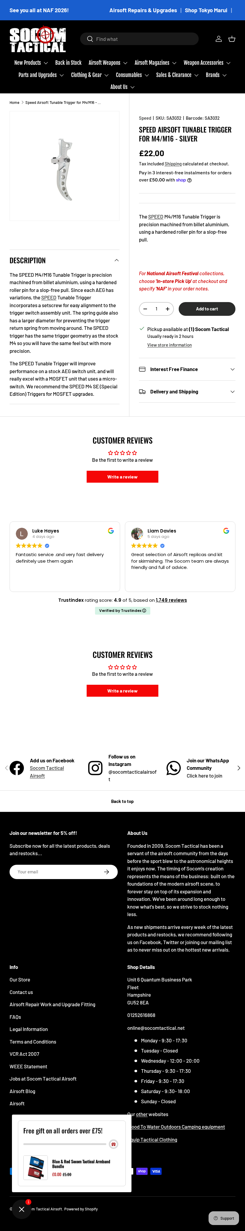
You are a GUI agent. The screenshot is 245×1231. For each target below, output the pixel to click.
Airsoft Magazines (152, 63)
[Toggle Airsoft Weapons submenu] (125, 63)
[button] (231, 38)
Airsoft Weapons (104, 63)
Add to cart (207, 308)
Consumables (129, 75)
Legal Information (29, 1029)
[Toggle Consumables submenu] (146, 75)
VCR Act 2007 (24, 1054)
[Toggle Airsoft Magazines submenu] (174, 63)
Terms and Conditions (33, 1041)
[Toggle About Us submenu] (132, 87)
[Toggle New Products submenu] (45, 63)
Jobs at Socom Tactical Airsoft (43, 1078)
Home (14, 102)
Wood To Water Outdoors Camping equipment (176, 1127)
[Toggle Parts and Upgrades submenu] (61, 75)
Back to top (122, 801)
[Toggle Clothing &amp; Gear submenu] (106, 75)
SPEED (155, 216)
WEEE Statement (28, 1066)
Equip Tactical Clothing (152, 1139)
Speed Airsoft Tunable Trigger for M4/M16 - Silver (63, 102)
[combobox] (139, 39)
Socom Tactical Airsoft (42, 1209)
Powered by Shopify (81, 1209)
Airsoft (17, 1103)
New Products (27, 63)
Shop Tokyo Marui (206, 10)
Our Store (20, 979)
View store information (169, 344)
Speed (145, 118)
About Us (119, 87)
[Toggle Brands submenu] (224, 75)
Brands (213, 75)
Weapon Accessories (203, 63)
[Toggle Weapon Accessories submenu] (228, 63)
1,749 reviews (171, 600)
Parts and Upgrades (38, 75)
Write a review (122, 476)
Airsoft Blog (22, 1091)
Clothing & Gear (86, 75)
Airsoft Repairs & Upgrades (143, 10)
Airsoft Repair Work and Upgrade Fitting (52, 1004)
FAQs (15, 1017)
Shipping (173, 163)
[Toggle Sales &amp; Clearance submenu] (196, 75)
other (142, 1114)
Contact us (21, 992)
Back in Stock (68, 63)
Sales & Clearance (174, 75)
